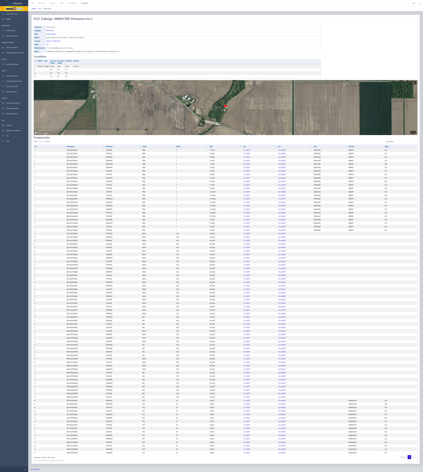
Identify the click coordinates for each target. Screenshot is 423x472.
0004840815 (51, 34)
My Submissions (12, 36)
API (7, 136)
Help (7, 141)
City (315, 146)
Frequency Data (12, 76)
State (387, 146)
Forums (52, 3)
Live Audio (72, 3)
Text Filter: (390, 141)
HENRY (48, 41)
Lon (279, 146)
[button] (414, 3)
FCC (39, 9)
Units (178, 146)
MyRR (8, 19)
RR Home (41, 3)
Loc (35, 146)
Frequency (71, 146)
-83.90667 (282, 150)
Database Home (12, 14)
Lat (244, 146)
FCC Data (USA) (12, 86)
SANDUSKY (56, 41)
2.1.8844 (36, 469)
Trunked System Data (14, 81)
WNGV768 (50, 30)
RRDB (34, 9)
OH (47, 44)
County (351, 146)
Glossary (9, 125)
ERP (211, 146)
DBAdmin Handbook (13, 130)
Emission (109, 146)
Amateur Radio (11, 92)
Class (144, 146)
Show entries (42, 141)
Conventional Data (12, 103)
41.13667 (246, 150)
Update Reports (12, 114)
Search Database (12, 64)
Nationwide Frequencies (15, 53)
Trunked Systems (12, 108)
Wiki (61, 3)
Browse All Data (11, 47)
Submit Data (10, 30)
